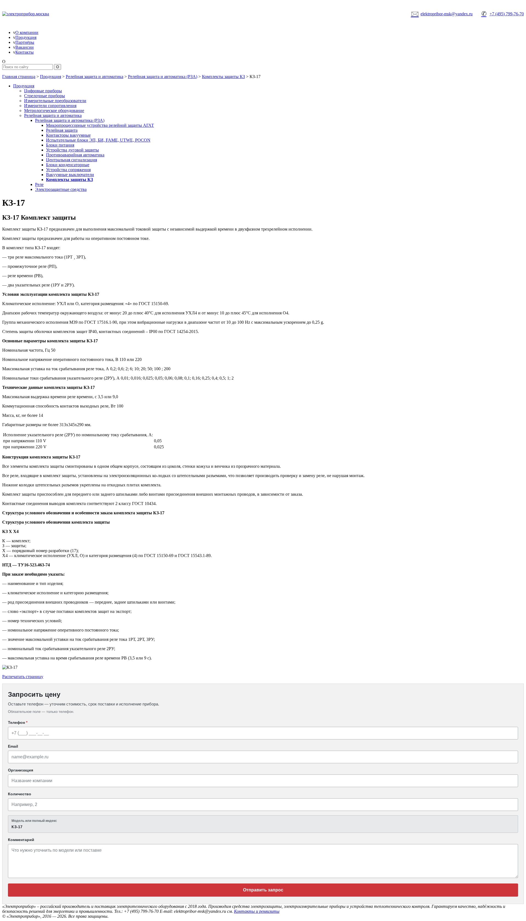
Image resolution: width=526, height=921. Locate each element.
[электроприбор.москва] (46, 14)
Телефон (17, 722)
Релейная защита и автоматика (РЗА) (162, 76)
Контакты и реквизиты (256, 911)
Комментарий (21, 839)
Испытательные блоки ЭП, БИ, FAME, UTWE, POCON (98, 140)
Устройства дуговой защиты (72, 150)
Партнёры (24, 42)
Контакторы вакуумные (68, 135)
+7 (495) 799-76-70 (502, 13)
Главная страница (18, 76)
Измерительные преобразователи (55, 100)
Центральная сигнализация (71, 159)
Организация (20, 770)
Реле (39, 184)
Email (13, 746)
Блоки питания (60, 145)
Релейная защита (62, 130)
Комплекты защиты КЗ (223, 76)
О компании (26, 32)
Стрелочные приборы (44, 95)
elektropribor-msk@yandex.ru (442, 14)
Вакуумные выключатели (70, 174)
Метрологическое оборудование (54, 110)
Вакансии (24, 47)
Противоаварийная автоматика (75, 155)
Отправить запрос (263, 890)
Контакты (24, 52)
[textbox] (263, 824)
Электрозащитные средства (61, 189)
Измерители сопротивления (50, 105)
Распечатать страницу (22, 676)
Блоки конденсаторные (67, 164)
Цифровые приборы (43, 90)
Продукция (25, 37)
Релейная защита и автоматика (94, 76)
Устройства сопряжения (68, 169)
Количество (19, 794)
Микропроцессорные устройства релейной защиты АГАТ (100, 125)
